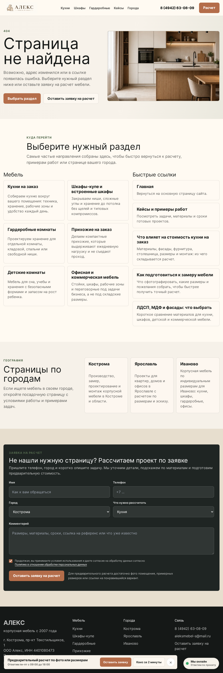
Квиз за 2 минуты (149, 662)
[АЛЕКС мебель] (21, 8)
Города (133, 8)
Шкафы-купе (83, 636)
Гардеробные (99, 8)
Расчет (209, 7)
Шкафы (79, 8)
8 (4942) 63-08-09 (177, 8)
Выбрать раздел (22, 98)
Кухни (65, 8)
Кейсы (119, 8)
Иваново (130, 643)
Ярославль (132, 636)
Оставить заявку (115, 662)
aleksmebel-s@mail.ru (193, 636)
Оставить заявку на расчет (71, 98)
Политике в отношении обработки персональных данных (51, 564)
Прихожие (82, 651)
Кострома (131, 628)
